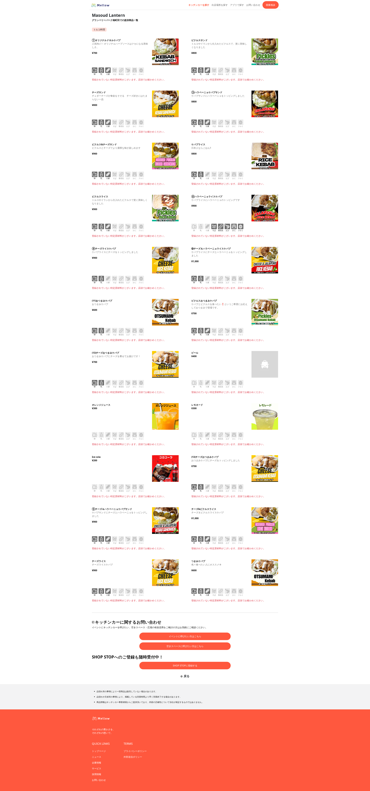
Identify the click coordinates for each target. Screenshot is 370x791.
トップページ (99, 751)
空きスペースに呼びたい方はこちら (185, 646)
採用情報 (96, 774)
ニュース (96, 756)
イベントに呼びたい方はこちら (185, 636)
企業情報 (96, 762)
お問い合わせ (253, 5)
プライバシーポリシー (135, 751)
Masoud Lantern (108, 15)
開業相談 (270, 5)
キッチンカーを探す (198, 5)
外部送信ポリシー (133, 756)
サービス (96, 768)
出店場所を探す (220, 5)
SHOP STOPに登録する (185, 665)
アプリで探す (237, 5)
